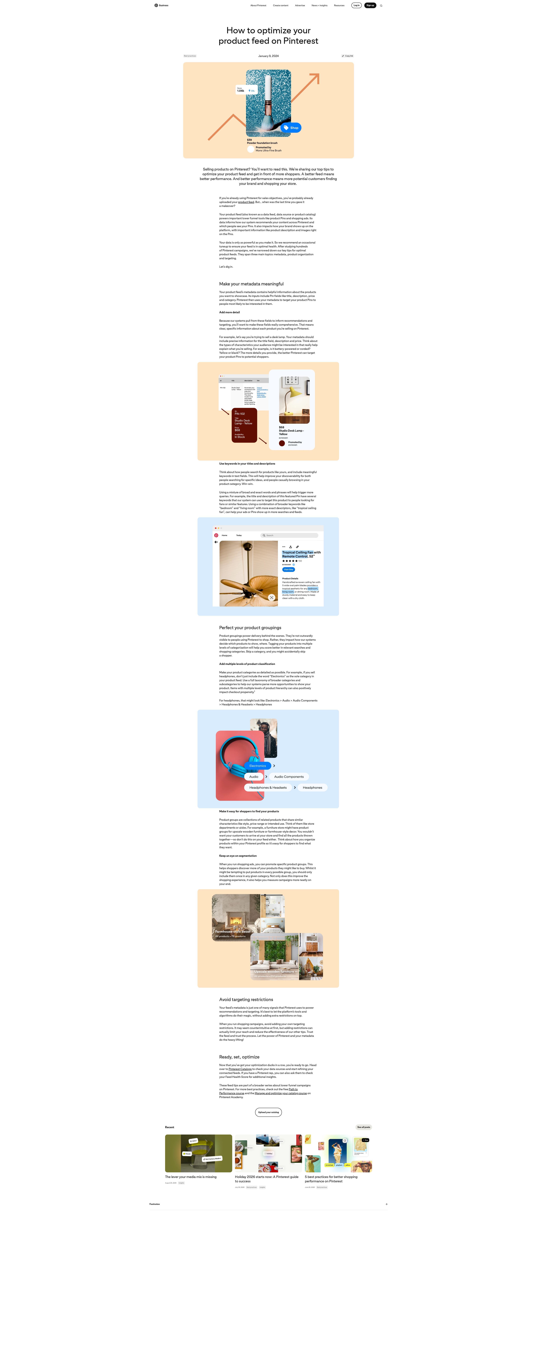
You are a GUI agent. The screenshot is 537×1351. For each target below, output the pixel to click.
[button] (347, 56)
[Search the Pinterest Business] (381, 6)
